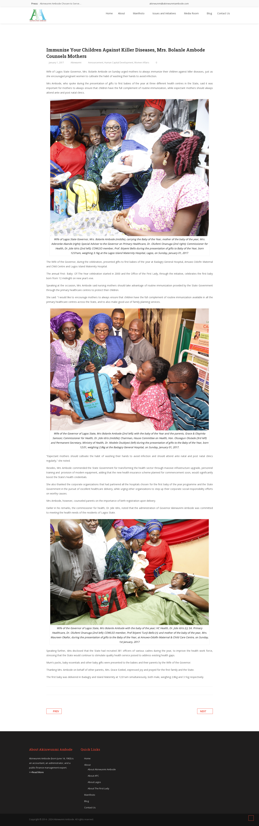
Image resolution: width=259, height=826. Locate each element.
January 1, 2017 (56, 62)
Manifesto (139, 13)
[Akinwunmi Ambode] (38, 14)
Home (109, 13)
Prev (56, 711)
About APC (93, 775)
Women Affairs (141, 62)
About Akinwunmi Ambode (102, 769)
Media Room (191, 13)
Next (203, 711)
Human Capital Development (118, 62)
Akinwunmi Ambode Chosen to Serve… (60, 3)
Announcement (95, 62)
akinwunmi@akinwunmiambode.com (169, 3)
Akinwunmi (76, 62)
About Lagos (94, 782)
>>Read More (36, 772)
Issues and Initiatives (164, 13)
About (122, 13)
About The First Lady (98, 788)
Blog (209, 13)
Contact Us (223, 13)
